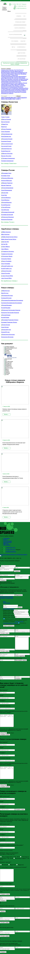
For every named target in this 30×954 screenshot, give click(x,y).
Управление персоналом (18, 88)
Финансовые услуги (6, 88)
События (22, 41)
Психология (4, 80)
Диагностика (21, 53)
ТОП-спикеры (14, 41)
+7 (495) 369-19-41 (21, 6)
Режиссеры (17, 92)
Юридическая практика (7, 92)
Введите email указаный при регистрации (11, 658)
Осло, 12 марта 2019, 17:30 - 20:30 (11, 856)
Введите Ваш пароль (8, 615)
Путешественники (15, 89)
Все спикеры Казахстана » (9, 163)
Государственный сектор (7, 83)
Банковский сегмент (6, 85)
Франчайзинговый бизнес (8, 90)
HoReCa (24, 90)
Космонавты (18, 90)
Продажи (15, 76)
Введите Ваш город (8, 610)
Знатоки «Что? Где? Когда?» (16, 70)
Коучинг (8, 75)
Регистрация (6, 603)
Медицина (20, 87)
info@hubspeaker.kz (21, 8)
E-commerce (22, 85)
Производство (24, 89)
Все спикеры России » (8, 222)
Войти (20, 607)
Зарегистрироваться (9, 625)
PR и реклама (8, 79)
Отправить (17, 571)
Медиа (3, 79)
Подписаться (19, 595)
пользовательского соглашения (10, 623)
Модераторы (7, 77)
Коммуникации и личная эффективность (12, 71)
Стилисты (10, 93)
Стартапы (15, 77)
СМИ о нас (6, 543)
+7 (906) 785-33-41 (16, 4)
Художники (23, 92)
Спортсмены (12, 81)
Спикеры (18, 16)
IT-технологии (14, 75)
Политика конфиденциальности (8, 554)
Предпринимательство (21, 72)
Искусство (18, 81)
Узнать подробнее (20, 656)
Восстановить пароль (9, 608)
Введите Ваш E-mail (8, 613)
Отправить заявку (5, 894)
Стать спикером (7, 541)
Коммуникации (13, 87)
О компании (20, 47)
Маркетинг (17, 74)
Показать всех (5, 70)
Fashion (22, 84)
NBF (13, 47)
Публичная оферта (22, 554)
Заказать (3, 911)
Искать (18, 96)
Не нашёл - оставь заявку (6, 598)
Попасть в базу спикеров (6, 596)
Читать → (6, 414)
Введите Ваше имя (8, 612)
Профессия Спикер (20, 22)
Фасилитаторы (5, 87)
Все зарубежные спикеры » (9, 281)
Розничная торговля (17, 79)
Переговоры (22, 77)
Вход (4, 601)
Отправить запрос (5, 734)
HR (12, 77)
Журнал (5, 539)
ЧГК (24, 16)
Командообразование (7, 76)
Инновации (5, 864)
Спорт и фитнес (19, 83)
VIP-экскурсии (21, 58)
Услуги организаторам (15, 34)
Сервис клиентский (15, 84)
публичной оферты (19, 621)
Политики (7, 89)
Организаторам (7, 542)
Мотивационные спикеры (8, 72)
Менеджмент (10, 74)
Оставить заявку (5, 633)
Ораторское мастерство (14, 80)
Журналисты (4, 93)
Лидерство (4, 74)
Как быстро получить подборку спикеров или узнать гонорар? (15, 63)
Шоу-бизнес (15, 85)
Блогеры (26, 79)
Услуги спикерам (19, 28)
